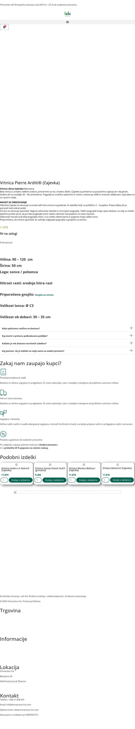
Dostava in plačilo (8, 658)
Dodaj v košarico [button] (20, 480)
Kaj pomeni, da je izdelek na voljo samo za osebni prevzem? (33, 351)
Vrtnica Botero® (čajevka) (117, 468)
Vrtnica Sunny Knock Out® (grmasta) (50, 469)
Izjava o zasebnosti (8, 648)
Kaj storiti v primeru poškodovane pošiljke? (25, 336)
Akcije (2, 624)
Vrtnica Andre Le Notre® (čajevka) (15, 469)
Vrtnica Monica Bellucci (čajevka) (82, 469)
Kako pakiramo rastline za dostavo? (21, 328)
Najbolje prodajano (8, 630)
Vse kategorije (6, 614)
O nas (2, 643)
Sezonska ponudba (8, 619)
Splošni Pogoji (6, 653)
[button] (67, 22)
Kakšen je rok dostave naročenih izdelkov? (24, 343)
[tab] (2, 247)
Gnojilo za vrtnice (44, 294)
